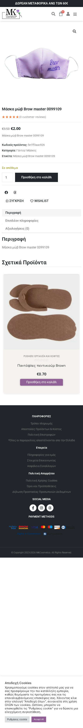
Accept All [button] (39, 719)
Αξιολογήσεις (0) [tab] (17, 228)
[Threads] (50, 507)
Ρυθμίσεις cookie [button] (17, 719)
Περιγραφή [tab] (13, 213)
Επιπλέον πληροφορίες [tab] (21, 220)
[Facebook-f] (33, 507)
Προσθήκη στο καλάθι (36, 177)
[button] (74, 31)
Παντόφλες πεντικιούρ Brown (41, 365)
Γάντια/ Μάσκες (26, 150)
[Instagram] (41, 507)
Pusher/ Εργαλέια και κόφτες (42, 356)
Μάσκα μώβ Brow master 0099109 (34, 156)
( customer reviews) (32, 117)
